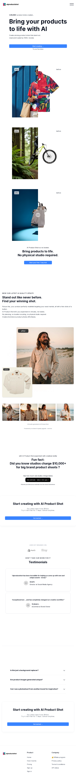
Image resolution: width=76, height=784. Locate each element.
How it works (31, 761)
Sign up (29, 768)
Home (29, 757)
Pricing (29, 764)
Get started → (38, 518)
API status (55, 768)
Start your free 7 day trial (38, 262)
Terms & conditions (58, 764)
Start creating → (38, 46)
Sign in (29, 771)
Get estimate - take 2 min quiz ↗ (38, 480)
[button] (72, 4)
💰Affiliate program (58, 757)
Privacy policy (57, 761)
